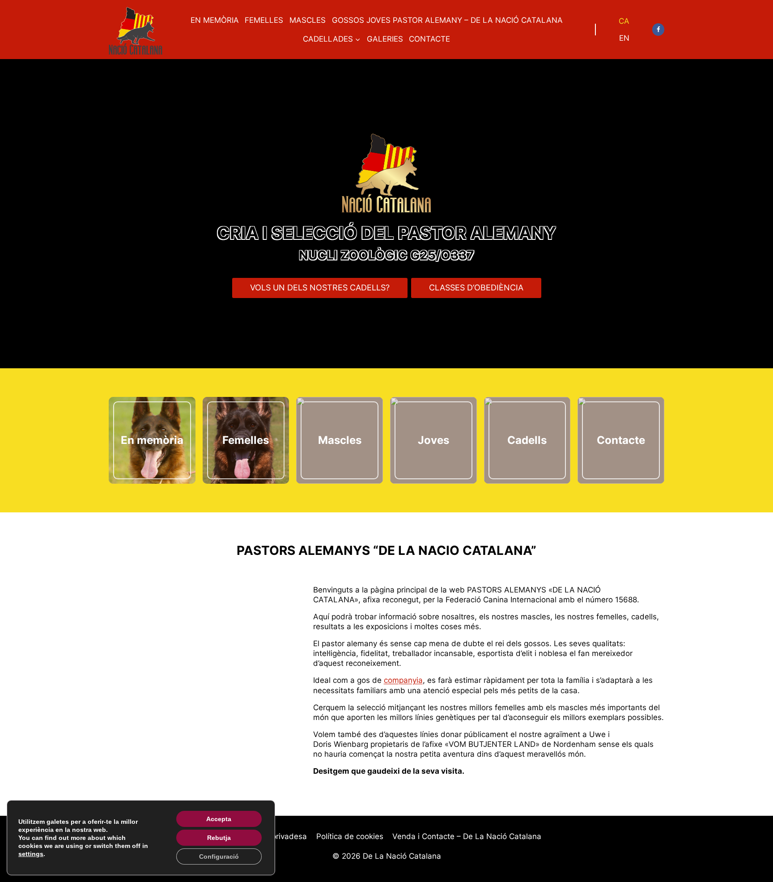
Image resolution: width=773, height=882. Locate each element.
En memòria (215, 20)
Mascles (307, 20)
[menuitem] (624, 21)
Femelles (264, 20)
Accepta (218, 818)
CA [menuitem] (624, 21)
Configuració (219, 856)
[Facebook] (658, 29)
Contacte (429, 38)
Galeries (385, 38)
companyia (403, 680)
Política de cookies (349, 836)
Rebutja (219, 837)
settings (30, 853)
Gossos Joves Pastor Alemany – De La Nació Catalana (447, 20)
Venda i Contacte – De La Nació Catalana (466, 836)
